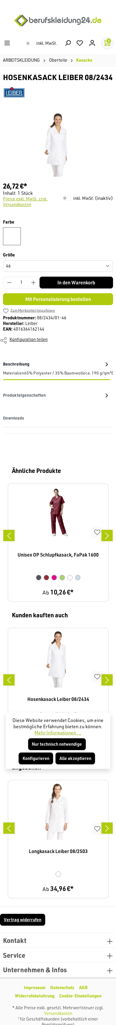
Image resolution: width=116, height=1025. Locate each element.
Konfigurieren (36, 758)
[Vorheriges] (9, 535)
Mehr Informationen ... (58, 733)
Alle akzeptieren (75, 758)
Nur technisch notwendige (57, 744)
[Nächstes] (107, 535)
